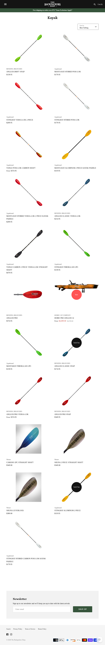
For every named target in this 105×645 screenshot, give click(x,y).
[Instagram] (11, 634)
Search (8, 629)
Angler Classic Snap (64, 366)
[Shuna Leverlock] (28, 487)
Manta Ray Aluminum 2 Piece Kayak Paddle (75, 168)
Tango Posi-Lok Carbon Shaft (20, 168)
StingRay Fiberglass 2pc (66, 267)
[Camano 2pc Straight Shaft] (28, 439)
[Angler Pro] (28, 294)
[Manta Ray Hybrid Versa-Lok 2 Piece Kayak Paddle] (28, 192)
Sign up (82, 609)
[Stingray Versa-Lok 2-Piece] (28, 96)
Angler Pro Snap (62, 414)
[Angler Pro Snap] (76, 391)
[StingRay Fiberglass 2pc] (76, 243)
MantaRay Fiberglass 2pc (18, 366)
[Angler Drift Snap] (28, 48)
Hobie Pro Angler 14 (64, 318)
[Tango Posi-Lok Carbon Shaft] (28, 144)
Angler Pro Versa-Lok (17, 414)
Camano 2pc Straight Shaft (20, 462)
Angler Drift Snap (15, 72)
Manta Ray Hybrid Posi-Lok (67, 72)
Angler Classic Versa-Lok (67, 216)
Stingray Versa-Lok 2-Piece (19, 120)
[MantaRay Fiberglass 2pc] (28, 342)
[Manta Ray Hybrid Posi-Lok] (76, 48)
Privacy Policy (17, 629)
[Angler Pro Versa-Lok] (28, 391)
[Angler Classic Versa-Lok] (76, 192)
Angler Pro (12, 318)
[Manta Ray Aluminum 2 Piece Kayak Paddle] (76, 144)
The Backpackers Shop (18, 640)
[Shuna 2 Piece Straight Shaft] (76, 439)
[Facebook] (7, 634)
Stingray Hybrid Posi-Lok (66, 120)
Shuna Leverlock (15, 510)
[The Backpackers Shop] (53, 4)
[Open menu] (5, 4)
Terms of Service (30, 629)
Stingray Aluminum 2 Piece (67, 510)
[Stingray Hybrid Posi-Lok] (76, 96)
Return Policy (42, 629)
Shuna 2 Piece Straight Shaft (68, 462)
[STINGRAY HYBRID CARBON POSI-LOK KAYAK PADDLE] (28, 535)
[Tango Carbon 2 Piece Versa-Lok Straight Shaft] (28, 243)
